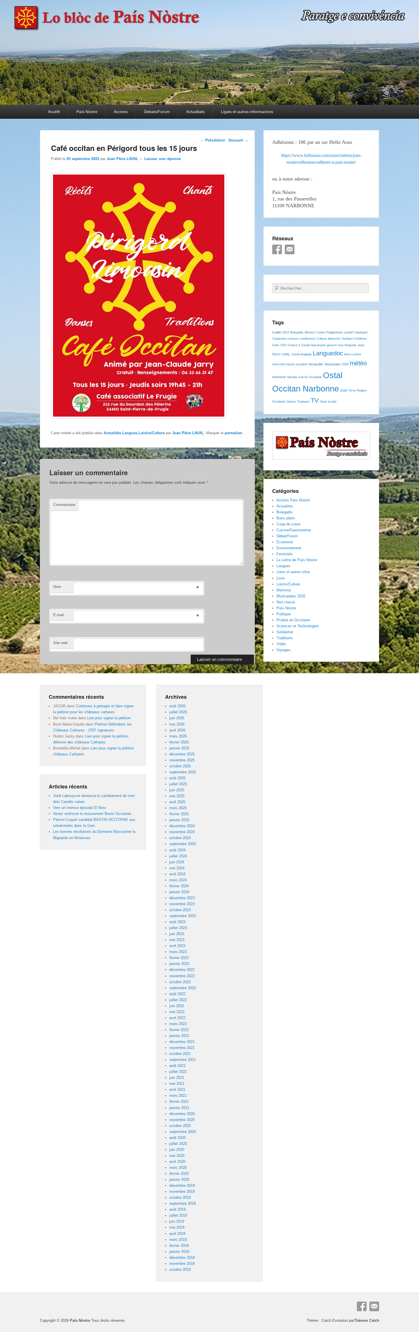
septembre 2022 (182, 988)
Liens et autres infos (293, 572)
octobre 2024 (180, 838)
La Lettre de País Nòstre (296, 560)
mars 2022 (178, 1024)
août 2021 (177, 1065)
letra (347, 354)
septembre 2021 (182, 1060)
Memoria (283, 590)
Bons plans (285, 518)
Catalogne (361, 332)
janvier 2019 (179, 1251)
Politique (283, 614)
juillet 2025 (178, 784)
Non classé (285, 602)
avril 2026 (177, 730)
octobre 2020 (180, 1126)
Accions (121, 111)
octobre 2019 (180, 1197)
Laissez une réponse (162, 159)
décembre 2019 (182, 1185)
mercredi (278, 364)
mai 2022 (176, 1012)
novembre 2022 (182, 976)
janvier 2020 (179, 1179)
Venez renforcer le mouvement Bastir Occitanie (92, 814)
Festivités (284, 554)
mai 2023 (176, 940)
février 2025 (179, 814)
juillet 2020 (178, 1144)
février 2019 (179, 1245)
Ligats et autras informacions (247, 111)
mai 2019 (176, 1227)
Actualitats (195, 111)
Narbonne (279, 377)
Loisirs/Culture (152, 433)
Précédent (212, 140)
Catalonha (279, 338)
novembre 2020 (182, 1120)
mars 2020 (178, 1167)
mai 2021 (176, 1083)
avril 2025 (177, 802)
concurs (293, 338)
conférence (308, 338)
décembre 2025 (182, 754)
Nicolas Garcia (297, 377)
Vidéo (281, 644)
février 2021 (179, 1101)
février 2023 (179, 958)
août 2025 (177, 778)
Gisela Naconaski (313, 345)
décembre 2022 (182, 970)
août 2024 (177, 850)
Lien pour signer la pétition (109, 718)
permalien (233, 433)
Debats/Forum (157, 111)
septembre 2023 (182, 916)
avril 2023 (177, 946)
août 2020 (177, 1138)
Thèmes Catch (366, 1320)
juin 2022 (176, 1006)
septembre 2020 (182, 1132)
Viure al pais (328, 401)
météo (358, 363)
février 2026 (179, 742)
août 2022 (177, 994)
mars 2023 (178, 952)
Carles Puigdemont (329, 332)
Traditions (284, 638)
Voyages (283, 650)
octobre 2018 (180, 1269)
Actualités (112, 433)
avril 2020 (177, 1161)
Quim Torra (348, 390)
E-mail (58, 615)
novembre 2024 (182, 832)
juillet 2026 (178, 712)
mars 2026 (178, 736)
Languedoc (328, 353)
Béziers (310, 332)
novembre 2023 (182, 904)
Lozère (356, 354)
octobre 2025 (180, 766)
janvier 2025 (179, 820)
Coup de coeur (288, 524)
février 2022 (179, 1030)
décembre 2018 (182, 1257)
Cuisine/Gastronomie (293, 530)
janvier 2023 (179, 964)
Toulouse (303, 401)
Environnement (288, 548)
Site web (60, 643)
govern (332, 345)
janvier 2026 (179, 748)
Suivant (238, 140)
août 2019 (177, 1209)
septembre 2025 (182, 772)
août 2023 (177, 922)
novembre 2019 (182, 1191)
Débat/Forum (287, 536)
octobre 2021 (180, 1054)
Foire (275, 345)
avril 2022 (177, 1018)
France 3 (294, 345)
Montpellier (316, 364)
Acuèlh (54, 111)
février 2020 (179, 1173)
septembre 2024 (182, 844)
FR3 (283, 345)
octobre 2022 (180, 982)
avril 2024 (177, 874)
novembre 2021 (182, 1048)
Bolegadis (297, 332)
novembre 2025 (182, 760)
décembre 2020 (182, 1114)
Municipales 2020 (337, 364)
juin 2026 (176, 718)
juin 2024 (176, 862)
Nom (57, 587)
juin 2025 (176, 790)
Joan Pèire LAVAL (122, 159)
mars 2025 (178, 808)
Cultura (322, 338)
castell (348, 332)
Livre (280, 578)
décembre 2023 (182, 898)
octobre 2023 (180, 910)
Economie (284, 542)
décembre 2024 (182, 826)
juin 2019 (176, 1221)
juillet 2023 (178, 928)
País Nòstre (86, 111)
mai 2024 (176, 868)
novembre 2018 (182, 1263)
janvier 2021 (179, 1108)
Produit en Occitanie (293, 620)
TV (315, 400)
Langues (129, 433)
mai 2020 (176, 1155)
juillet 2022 (178, 1000)
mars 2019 (178, 1239)
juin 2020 (176, 1149)
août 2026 (177, 706)
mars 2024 (178, 880)
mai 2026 (176, 724)
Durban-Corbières (354, 338)
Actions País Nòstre (293, 500)
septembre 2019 (182, 1203)
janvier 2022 (179, 1036)
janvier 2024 (179, 892)
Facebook (277, 249)
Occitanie (315, 377)
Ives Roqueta (347, 345)
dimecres (334, 338)
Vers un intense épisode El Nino (79, 808)
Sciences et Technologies (297, 626)
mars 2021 (178, 1095)
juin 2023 (176, 934)
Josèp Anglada (301, 354)
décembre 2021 (182, 1042)
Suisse (291, 401)
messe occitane (297, 364)
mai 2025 (176, 796)
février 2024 (179, 886)
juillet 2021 (178, 1071)
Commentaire (64, 505)
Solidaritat (284, 632)
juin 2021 (176, 1077)
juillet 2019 (178, 1215)
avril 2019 (177, 1233)
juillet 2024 (178, 856)
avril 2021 (177, 1089)
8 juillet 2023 (280, 332)
